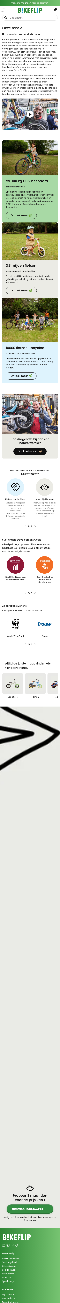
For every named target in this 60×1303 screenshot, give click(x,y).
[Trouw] (44, 624)
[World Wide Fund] (15, 624)
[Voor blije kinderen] (44, 487)
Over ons (6, 1277)
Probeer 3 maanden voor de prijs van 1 (30, 3)
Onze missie (8, 1273)
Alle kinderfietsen (11, 1258)
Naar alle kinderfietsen (16, 667)
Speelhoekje (8, 1281)
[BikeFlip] (30, 10)
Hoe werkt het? (9, 1298)
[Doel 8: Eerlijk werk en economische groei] (15, 565)
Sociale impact (9, 1269)
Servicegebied (9, 1262)
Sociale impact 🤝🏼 (30, 451)
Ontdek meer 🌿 (21, 215)
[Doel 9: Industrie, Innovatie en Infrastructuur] (44, 565)
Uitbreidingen (9, 1266)
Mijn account (8, 1294)
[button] (55, 10)
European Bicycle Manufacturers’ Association (26, 206)
